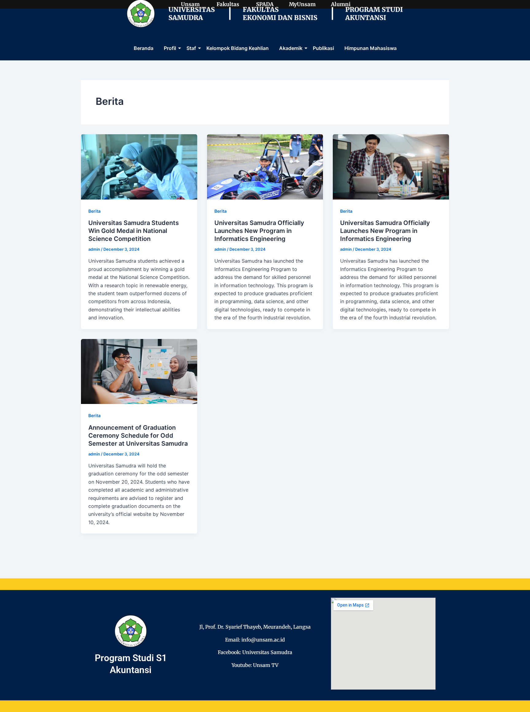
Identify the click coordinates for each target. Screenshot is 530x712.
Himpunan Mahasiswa (370, 48)
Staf (191, 48)
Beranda (143, 48)
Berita (94, 211)
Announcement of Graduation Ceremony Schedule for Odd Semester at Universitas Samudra (138, 435)
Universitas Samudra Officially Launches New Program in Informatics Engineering (259, 230)
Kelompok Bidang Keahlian (237, 48)
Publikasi (323, 48)
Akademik (290, 48)
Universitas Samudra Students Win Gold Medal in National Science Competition (133, 230)
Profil (170, 48)
